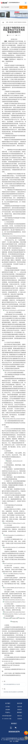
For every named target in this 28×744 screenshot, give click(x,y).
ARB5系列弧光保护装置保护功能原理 (7, 715)
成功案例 (8, 709)
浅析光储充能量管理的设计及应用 (12, 684)
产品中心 (7, 712)
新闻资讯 (19, 709)
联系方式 (19, 715)
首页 (7, 22)
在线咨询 (19, 718)
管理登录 (22, 739)
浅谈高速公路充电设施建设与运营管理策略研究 (15, 692)
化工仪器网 (15, 741)
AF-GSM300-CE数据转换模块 (7, 718)
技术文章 (11, 22)
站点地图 (17, 739)
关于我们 (7, 703)
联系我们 (19, 712)
